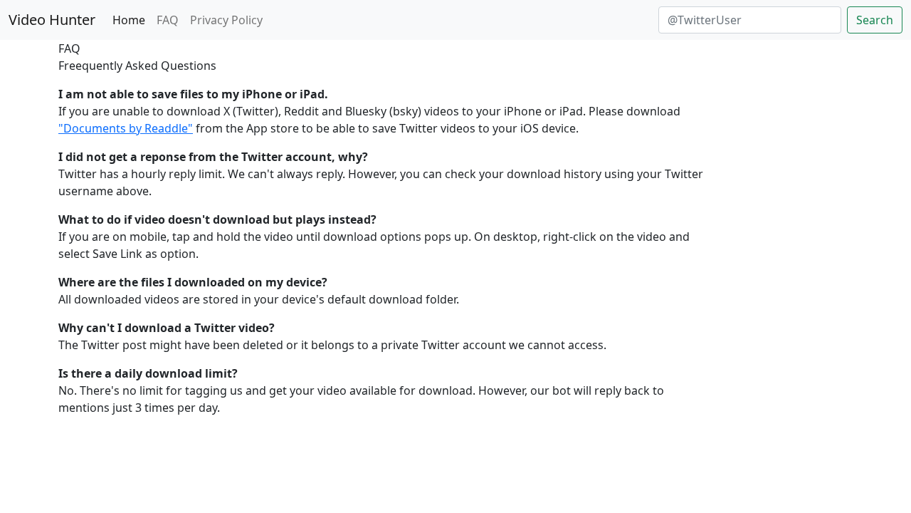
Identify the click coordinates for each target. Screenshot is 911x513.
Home (128, 20)
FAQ (168, 20)
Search (874, 20)
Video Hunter (52, 19)
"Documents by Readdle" (125, 128)
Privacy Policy (226, 20)
